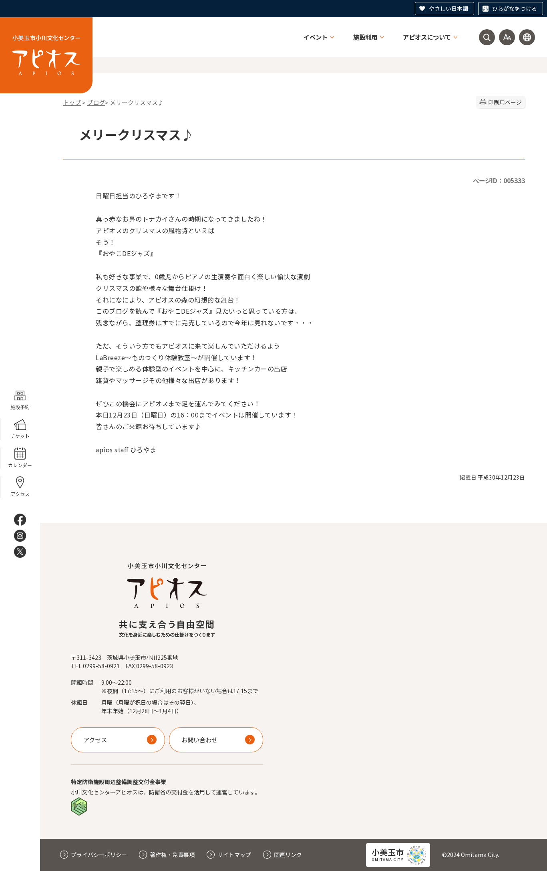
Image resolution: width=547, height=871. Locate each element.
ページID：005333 (499, 180)
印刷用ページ (505, 102)
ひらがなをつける (514, 8)
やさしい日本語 (448, 8)
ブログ (96, 102)
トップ (72, 102)
